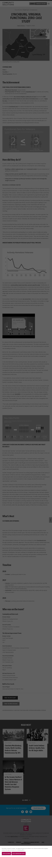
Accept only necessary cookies (18, 853)
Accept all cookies (6, 853)
